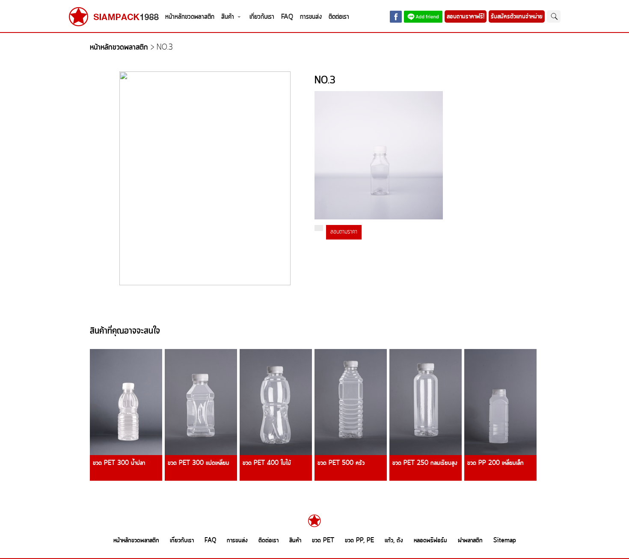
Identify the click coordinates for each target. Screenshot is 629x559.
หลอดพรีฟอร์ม (430, 540)
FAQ (287, 17)
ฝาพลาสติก (470, 540)
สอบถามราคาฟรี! (465, 16)
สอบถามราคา (343, 232)
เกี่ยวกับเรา (261, 17)
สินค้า (227, 17)
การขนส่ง (311, 17)
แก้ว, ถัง (394, 540)
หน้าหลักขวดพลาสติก (189, 17)
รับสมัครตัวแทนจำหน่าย (517, 16)
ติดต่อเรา (339, 17)
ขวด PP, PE (359, 540)
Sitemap (504, 540)
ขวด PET (323, 540)
